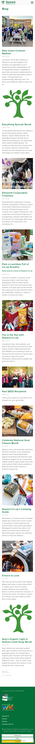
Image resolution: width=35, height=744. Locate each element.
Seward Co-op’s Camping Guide (16, 510)
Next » (10, 675)
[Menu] (32, 3)
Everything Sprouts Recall (16, 124)
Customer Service (7, 724)
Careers (4, 719)
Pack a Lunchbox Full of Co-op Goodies (15, 265)
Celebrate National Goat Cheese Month (16, 441)
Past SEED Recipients (14, 391)
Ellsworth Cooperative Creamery (14, 194)
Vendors (4, 721)
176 (7, 675)
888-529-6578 (20, 691)
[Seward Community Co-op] (11, 2)
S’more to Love (10, 575)
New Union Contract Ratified (13, 52)
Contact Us (5, 716)
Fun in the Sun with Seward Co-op (13, 336)
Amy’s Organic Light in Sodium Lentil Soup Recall (17, 640)
